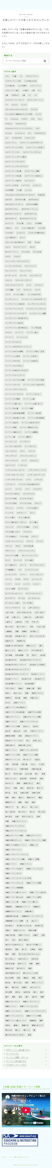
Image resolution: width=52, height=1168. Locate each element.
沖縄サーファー (11, 864)
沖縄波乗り (29, 911)
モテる (17, 579)
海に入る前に (23, 940)
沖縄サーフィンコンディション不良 (18, 878)
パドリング (9, 527)
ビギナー (35, 537)
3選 (6, 95)
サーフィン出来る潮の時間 (15, 413)
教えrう (40, 788)
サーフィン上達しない (13, 404)
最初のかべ (31, 798)
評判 (40, 978)
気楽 (38, 816)
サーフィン (9, 337)
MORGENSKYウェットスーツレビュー (19, 128)
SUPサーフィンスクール (32, 152)
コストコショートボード (14, 285)
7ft (35, 95)
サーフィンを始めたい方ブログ (16, 370)
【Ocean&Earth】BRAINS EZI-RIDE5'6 (20, 195)
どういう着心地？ (28, 228)
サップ (7, 294)
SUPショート (29, 181)
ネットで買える (24, 518)
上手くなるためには (24, 612)
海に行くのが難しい (33, 945)
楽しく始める (10, 812)
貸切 (26, 983)
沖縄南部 (8, 907)
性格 (43, 774)
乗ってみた (9, 627)
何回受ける (21, 641)
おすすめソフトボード (13, 214)
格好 (26, 802)
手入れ (7, 788)
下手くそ (35, 622)
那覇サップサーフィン (31, 1002)
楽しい (24, 807)
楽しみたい (22, 812)
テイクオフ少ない (26, 499)
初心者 (42, 655)
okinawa (8, 133)
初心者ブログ (26, 679)
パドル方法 (24, 537)
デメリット (9, 508)
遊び (41, 992)
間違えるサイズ (37, 1025)
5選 (23, 95)
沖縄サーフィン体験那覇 (14, 888)
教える (7, 793)
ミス (20, 570)
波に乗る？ (9, 926)
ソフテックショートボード (15, 470)
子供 (25, 731)
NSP (37, 128)
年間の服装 (24, 769)
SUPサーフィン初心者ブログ (26, 1050)
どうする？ (9, 233)
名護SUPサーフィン (12, 717)
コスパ (28, 285)
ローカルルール (34, 598)
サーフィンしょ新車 (12, 356)
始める (35, 726)
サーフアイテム (26, 1054)
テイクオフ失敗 (11, 499)
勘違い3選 (30, 688)
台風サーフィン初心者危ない (15, 707)
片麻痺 (32, 949)
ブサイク (39, 541)
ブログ (17, 546)
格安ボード (9, 807)
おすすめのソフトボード (14, 204)
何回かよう (9, 641)
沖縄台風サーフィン (22, 907)
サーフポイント (30, 446)
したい (29, 223)
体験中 (24, 631)
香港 (29, 1035)
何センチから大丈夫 (37, 636)
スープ (24, 461)
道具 (13, 997)
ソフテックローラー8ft (13, 480)
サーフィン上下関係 (12, 399)
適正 (20, 997)
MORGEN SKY (21, 124)
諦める (7, 983)
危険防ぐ (8, 698)
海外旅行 (8, 949)
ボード (7, 560)
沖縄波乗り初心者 (11, 916)
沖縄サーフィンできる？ (14, 869)
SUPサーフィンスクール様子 (15, 157)
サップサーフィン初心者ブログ (16, 318)
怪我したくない (11, 779)
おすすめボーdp (31, 214)
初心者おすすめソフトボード (30, 660)
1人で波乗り (22, 86)
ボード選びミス (11, 565)
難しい (17, 1030)
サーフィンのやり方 (12, 361)
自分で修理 (9, 978)
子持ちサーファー (36, 731)
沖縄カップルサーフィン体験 (35, 840)
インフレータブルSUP (13, 266)
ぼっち (32, 247)
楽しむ (32, 812)
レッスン (27, 584)
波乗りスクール (19, 930)
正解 (17, 816)
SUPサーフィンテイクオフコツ (16, 166)
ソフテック (22, 465)
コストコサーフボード (23, 280)
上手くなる (9, 612)
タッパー (8, 489)
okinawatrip (20, 133)
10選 (14, 76)
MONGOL (8, 124)
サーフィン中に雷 (11, 408)
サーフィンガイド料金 (36, 380)
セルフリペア (10, 465)
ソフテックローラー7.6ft (14, 475)
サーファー (19, 332)
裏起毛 (26, 978)
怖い (36, 774)
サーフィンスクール (12, 385)
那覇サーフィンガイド (13, 1011)
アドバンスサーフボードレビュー (17, 261)
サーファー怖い (32, 332)
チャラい (18, 489)
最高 (20, 802)
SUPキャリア (29, 138)
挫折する (30, 788)
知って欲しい (10, 959)
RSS (29, 133)
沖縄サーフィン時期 (33, 897)
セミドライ (34, 461)
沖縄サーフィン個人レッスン (15, 892)
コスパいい (39, 285)
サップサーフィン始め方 (14, 323)
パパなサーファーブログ (26, 1065)
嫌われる (17, 731)
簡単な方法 (9, 968)
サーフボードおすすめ (13, 446)
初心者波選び (29, 684)
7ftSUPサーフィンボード (14, 100)
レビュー (36, 584)
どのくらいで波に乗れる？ (15, 242)
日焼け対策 (36, 793)
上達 (7, 617)
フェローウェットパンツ (14, 541)
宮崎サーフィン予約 (12, 755)
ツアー (27, 489)
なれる (37, 242)
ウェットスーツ (30, 266)
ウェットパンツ (11, 271)
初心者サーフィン (11, 679)
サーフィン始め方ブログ (30, 423)
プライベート (10, 551)
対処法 (37, 760)
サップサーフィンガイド (37, 304)
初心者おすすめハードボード (15, 665)
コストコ (8, 280)
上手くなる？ (39, 612)
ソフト (28, 480)
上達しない (28, 617)
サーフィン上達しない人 (33, 404)
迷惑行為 (27, 992)
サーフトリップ (11, 442)
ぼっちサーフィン (11, 252)
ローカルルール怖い (12, 603)
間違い (16, 1025)
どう (17, 228)
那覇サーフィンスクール (14, 1016)
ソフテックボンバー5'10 (37, 470)
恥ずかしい (9, 783)
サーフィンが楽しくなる (35, 351)
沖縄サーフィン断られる (14, 897)
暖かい (21, 798)
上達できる (39, 617)
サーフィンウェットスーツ (15, 375)
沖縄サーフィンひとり (34, 869)
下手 (26, 622)
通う (35, 992)
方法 (15, 793)
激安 (17, 949)
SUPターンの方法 (11, 185)
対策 (7, 764)
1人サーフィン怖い (12, 90)
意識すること (28, 783)
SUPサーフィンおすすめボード (31, 143)
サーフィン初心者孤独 (36, 418)
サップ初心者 (36, 328)
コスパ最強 (9, 290)
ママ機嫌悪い (10, 570)
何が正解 (8, 636)
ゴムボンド (28, 290)
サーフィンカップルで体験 (15, 380)
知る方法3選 (9, 964)
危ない (7, 693)
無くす (24, 949)
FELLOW (34, 109)
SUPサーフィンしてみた (14, 147)
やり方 (7, 257)
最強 (40, 798)
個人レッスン (10, 650)
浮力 (13, 940)
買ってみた (18, 983)
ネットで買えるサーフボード (15, 522)
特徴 (40, 949)
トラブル (20, 508)
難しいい (27, 1030)
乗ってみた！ (21, 627)
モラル (26, 579)
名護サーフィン (11, 722)
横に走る (8, 816)
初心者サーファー (37, 674)
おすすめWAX (33, 200)
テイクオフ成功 (11, 503)
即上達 (17, 698)
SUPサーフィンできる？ (35, 147)
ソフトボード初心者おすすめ (29, 484)
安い (28, 741)
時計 (13, 798)
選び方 (34, 997)
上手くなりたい (34, 608)
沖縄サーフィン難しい (30, 902)
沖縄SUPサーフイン (33, 835)
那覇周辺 (33, 1021)
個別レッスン (23, 650)
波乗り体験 (32, 930)
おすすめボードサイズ (28, 219)
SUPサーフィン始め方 (13, 181)
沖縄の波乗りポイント (13, 840)
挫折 (22, 788)
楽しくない (34, 807)
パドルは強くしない (12, 532)
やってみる (37, 252)
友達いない (34, 698)
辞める (17, 992)
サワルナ (8, 332)
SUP (7, 138)
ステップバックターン (28, 456)
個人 (41, 646)
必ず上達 (28, 774)
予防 (31, 627)
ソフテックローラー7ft (36, 475)
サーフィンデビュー (33, 394)
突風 (31, 964)
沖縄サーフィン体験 (33, 883)
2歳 (33, 90)
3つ (39, 90)
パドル (35, 527)
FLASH (38, 114)
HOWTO (24, 119)
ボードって (18, 560)
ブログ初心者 (28, 546)
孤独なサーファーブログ (14, 741)
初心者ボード (39, 679)
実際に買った (10, 745)
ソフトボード (10, 484)
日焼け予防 (24, 793)
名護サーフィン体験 (12, 726)
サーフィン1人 (22, 337)
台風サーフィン (19, 703)
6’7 (30, 95)
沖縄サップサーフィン (13, 850)
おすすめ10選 (20, 200)
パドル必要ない (11, 537)
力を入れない (10, 688)
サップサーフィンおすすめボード (34, 299)
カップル (23, 276)
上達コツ (8, 622)
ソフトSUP (38, 480)
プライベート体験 (11, 555)
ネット (32, 513)
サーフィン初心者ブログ (26, 1061)
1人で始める (9, 86)
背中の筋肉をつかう (12, 973)
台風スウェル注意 (34, 712)
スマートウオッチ (11, 461)
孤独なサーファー (31, 736)
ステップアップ (11, 456)
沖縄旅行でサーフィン (13, 911)
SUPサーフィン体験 (32, 171)
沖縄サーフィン (25, 864)
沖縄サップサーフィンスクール (16, 854)
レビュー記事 (10, 589)
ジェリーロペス (11, 451)
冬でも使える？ (37, 650)
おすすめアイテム (11, 209)
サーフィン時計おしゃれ (29, 427)
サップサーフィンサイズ (14, 309)
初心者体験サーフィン (13, 684)
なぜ (29, 242)
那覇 (42, 997)
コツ (18, 290)
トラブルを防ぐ (32, 508)
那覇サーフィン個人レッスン (15, 1021)
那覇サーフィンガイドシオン (35, 1011)
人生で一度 (41, 627)
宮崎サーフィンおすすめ (29, 750)
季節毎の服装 (10, 736)
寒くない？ (27, 760)
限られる (8, 1030)
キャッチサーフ (35, 276)
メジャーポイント (36, 574)
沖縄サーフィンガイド (13, 873)
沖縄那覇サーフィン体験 (14, 921)
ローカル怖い (28, 603)
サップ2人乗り (19, 294)
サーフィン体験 (27, 408)
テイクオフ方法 (25, 503)
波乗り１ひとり (24, 935)
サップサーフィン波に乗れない (16, 328)
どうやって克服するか (36, 233)
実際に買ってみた (25, 745)
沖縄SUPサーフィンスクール (15, 831)
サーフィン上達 (28, 399)
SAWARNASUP (40, 133)
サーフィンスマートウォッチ (15, 389)
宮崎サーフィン (11, 750)
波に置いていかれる (24, 926)
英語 (18, 978)
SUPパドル (26, 185)
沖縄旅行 (36, 907)
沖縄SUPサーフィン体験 (14, 835)
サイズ (37, 290)
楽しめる (41, 812)
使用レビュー (31, 646)
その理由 (38, 223)
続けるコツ (21, 968)
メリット (8, 579)
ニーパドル (9, 513)
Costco (24, 105)
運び (7, 997)
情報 (18, 783)
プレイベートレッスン (30, 555)
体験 (17, 631)
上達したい (16, 617)
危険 (26, 693)
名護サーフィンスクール (29, 722)
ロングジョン (23, 589)
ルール (17, 584)
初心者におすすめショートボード (17, 669)
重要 (41, 1021)
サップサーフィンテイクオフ (15, 313)
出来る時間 (19, 655)
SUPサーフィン (11, 143)
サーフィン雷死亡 (25, 437)
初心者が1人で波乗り (37, 665)
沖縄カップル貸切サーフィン (15, 845)
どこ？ (22, 238)
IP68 (32, 119)
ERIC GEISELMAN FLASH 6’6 (16, 109)
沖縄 (7, 821)
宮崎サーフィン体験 (30, 755)
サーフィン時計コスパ (13, 432)
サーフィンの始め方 (30, 361)
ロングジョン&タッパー (13, 593)
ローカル (22, 598)
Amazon (15, 105)
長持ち (7, 1025)
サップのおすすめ (34, 294)
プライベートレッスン (26, 551)
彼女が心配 (18, 774)
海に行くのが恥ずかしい (14, 945)
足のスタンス (35, 987)
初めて (34, 655)
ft (6, 119)
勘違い (21, 688)
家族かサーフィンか (12, 760)
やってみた (26, 252)
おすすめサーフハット (30, 209)
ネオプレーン (21, 513)
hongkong (14, 119)
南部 (39, 688)
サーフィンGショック (13, 342)
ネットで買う (10, 518)
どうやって (21, 233)
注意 (43, 935)
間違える (25, 1025)
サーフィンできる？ (30, 356)
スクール (31, 451)
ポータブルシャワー (37, 565)
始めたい (26, 726)
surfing (28, 190)
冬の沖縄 (8, 655)
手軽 (15, 788)
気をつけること (27, 816)
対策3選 (15, 764)
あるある (41, 195)
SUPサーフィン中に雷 (13, 171)
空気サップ (22, 964)
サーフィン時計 (11, 427)
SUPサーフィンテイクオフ (15, 162)
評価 (33, 978)
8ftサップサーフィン (35, 100)
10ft (7, 76)
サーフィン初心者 (34, 413)
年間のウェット (11, 769)
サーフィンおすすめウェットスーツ (18, 347)
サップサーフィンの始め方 (15, 304)
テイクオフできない (12, 494)
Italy (40, 119)
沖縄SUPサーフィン (19, 821)
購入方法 (15, 987)
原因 (25, 698)
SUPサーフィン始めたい (33, 176)
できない (8, 228)
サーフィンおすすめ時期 (14, 351)
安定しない (37, 741)
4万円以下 (15, 95)
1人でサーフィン (32, 76)
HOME (4, 1157)
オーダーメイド (11, 276)
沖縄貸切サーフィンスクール (32, 916)
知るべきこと (23, 959)
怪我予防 (33, 779)
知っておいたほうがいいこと (29, 954)
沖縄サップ (34, 845)
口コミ (7, 703)
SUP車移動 (9, 190)
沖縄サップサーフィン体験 (15, 859)
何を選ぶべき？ (20, 636)
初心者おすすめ (11, 660)
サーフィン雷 (10, 437)
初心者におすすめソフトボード (16, 674)
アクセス (17, 257)
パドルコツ (27, 532)
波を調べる (39, 926)
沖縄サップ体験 (33, 859)
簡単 (37, 964)
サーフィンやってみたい (14, 366)
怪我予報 (23, 779)
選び (27, 997)
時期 (7, 798)
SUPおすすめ (17, 138)
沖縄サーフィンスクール (14, 883)
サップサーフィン (11, 299)
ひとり (7, 247)
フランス (29, 541)
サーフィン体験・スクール (26, 1057)
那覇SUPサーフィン (12, 1002)
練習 (30, 968)
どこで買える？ (11, 238)
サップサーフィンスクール (36, 309)
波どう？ (35, 921)
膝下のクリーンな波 (30, 973)
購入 (7, 987)
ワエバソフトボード (12, 608)
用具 (13, 954)
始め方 (7, 731)
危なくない (18, 693)
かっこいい (9, 223)
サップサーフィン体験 (38, 313)
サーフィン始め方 (11, 423)
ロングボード (10, 598)
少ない (33, 764)
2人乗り (26, 90)
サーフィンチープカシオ (14, 394)
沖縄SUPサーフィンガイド (15, 826)
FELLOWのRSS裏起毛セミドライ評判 (18, 114)
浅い (7, 940)
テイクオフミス (28, 494)
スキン (22, 451)
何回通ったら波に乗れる (14, 646)
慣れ (38, 783)
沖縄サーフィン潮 (11, 902)
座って (7, 774)
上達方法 (18, 622)
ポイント (23, 565)
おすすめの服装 (32, 204)
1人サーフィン (35, 86)
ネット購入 (34, 522)
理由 (7, 954)
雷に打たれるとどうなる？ (15, 1035)
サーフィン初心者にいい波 (15, 418)
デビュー (38, 503)
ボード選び (29, 560)
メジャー (23, 574)
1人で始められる (30, 81)
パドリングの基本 (23, 527)
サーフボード (25, 442)
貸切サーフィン (37, 983)
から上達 (20, 223)
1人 (21, 76)
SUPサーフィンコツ (12, 152)
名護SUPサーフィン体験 (32, 717)
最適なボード (10, 802)
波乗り (7, 930)
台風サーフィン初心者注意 (15, 712)
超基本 (24, 987)
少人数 (41, 764)
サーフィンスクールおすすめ (33, 385)
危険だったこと (37, 693)
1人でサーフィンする (13, 81)
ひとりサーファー (20, 247)
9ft (6, 105)
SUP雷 (19, 190)
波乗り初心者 (10, 935)
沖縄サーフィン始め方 (38, 892)
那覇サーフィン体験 (33, 1016)
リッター (8, 584)
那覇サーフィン (11, 1006)
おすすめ (8, 200)
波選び (35, 935)
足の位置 (8, 992)
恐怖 (41, 779)
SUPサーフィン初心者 (13, 176)
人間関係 (8, 631)
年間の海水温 (36, 769)
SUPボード (37, 185)
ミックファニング (31, 570)
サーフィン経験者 (31, 432)
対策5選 (24, 764)
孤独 (20, 736)
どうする (41, 228)
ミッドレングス (11, 574)
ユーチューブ (36, 579)
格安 (33, 802)
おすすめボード (11, 219)
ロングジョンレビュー (34, 593)
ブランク (8, 546)
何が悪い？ (34, 631)
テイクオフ (37, 489)
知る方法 (35, 959)
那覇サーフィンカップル (29, 1006)
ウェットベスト (25, 271)
